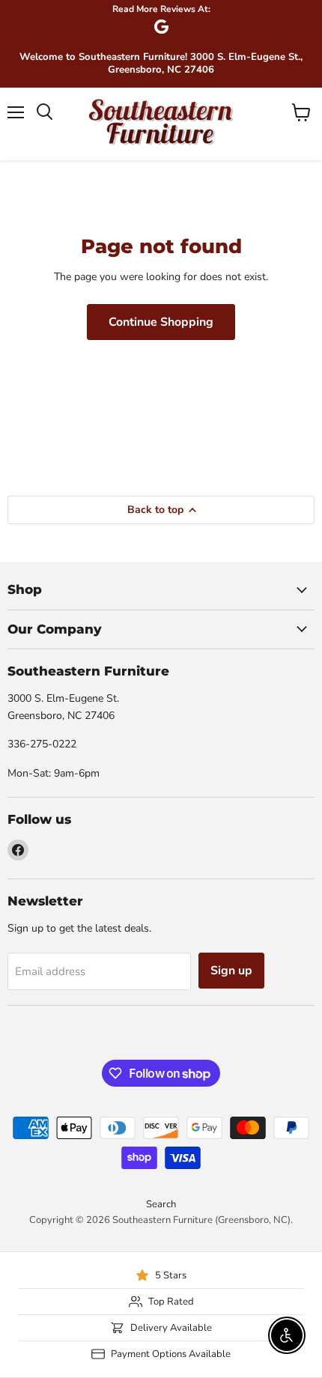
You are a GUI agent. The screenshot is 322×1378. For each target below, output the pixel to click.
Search (161, 1204)
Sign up (231, 970)
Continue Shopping (161, 322)
